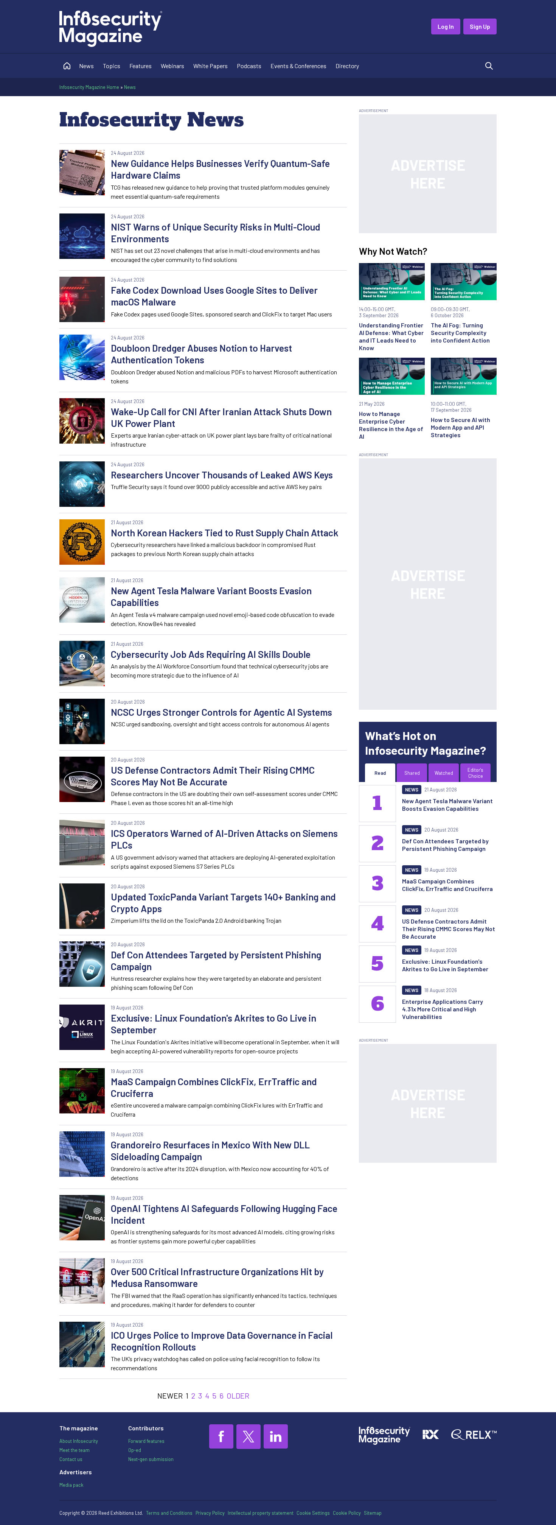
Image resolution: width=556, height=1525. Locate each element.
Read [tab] (380, 773)
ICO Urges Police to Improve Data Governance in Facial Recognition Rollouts (221, 1340)
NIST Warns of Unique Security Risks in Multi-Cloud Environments (215, 232)
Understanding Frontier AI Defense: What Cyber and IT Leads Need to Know (391, 336)
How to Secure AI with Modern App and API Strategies (460, 427)
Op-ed (134, 1450)
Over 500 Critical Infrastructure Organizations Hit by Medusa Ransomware (217, 1277)
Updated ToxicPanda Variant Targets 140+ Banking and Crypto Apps (223, 902)
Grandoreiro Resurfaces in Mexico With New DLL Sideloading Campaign (210, 1150)
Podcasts (249, 65)
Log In (446, 26)
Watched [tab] (444, 773)
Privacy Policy (210, 1513)
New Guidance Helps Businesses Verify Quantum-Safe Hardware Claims (220, 169)
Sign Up (480, 26)
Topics (111, 65)
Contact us (70, 1459)
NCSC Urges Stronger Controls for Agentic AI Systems (221, 712)
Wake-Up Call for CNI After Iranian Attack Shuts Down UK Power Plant (221, 417)
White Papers (210, 65)
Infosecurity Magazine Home (89, 87)
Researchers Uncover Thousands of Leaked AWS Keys (222, 474)
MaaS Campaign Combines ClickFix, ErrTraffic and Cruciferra (214, 1087)
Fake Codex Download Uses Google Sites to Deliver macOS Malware (214, 295)
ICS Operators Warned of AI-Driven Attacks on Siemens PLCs (224, 839)
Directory (347, 65)
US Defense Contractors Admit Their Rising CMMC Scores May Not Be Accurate (213, 775)
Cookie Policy (347, 1513)
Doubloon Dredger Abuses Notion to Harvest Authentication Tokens (201, 353)
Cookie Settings (313, 1513)
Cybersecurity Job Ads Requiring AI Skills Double (211, 654)
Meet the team (74, 1450)
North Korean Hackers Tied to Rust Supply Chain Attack (225, 532)
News (86, 65)
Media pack (71, 1485)
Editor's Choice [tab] (475, 773)
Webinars (172, 65)
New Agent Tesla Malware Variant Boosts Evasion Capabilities (211, 596)
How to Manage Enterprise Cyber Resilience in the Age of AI (391, 425)
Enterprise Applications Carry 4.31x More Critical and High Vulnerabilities (442, 1009)
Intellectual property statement (261, 1513)
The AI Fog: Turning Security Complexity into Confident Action (460, 332)
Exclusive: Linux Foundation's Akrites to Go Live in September (213, 1023)
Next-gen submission (151, 1459)
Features (140, 65)
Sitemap (373, 1513)
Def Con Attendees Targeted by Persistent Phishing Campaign (216, 960)
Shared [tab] (412, 773)
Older (238, 1395)
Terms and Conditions (169, 1513)
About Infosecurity (78, 1441)
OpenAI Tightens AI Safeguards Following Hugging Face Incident (224, 1214)
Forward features (146, 1441)
